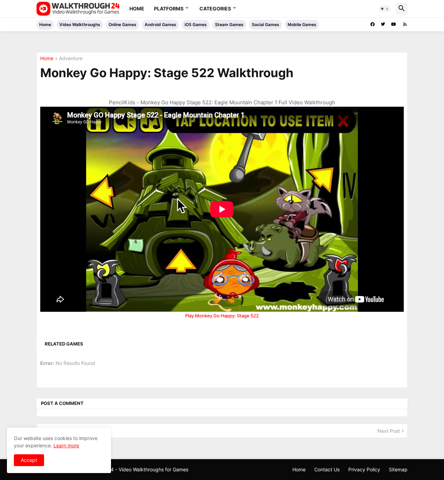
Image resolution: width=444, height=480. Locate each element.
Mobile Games (302, 24)
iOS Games (196, 24)
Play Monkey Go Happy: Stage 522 (222, 315)
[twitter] (383, 24)
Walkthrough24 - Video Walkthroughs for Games (133, 469)
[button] (385, 8)
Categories (215, 8)
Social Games (265, 24)
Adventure (71, 58)
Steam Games (229, 24)
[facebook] (372, 24)
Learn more (66, 445)
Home (136, 8)
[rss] (405, 24)
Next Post (388, 431)
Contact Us (327, 469)
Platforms (168, 8)
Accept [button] (29, 460)
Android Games (160, 24)
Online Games (122, 24)
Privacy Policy (364, 469)
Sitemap (398, 469)
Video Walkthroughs (79, 24)
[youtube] (393, 24)
